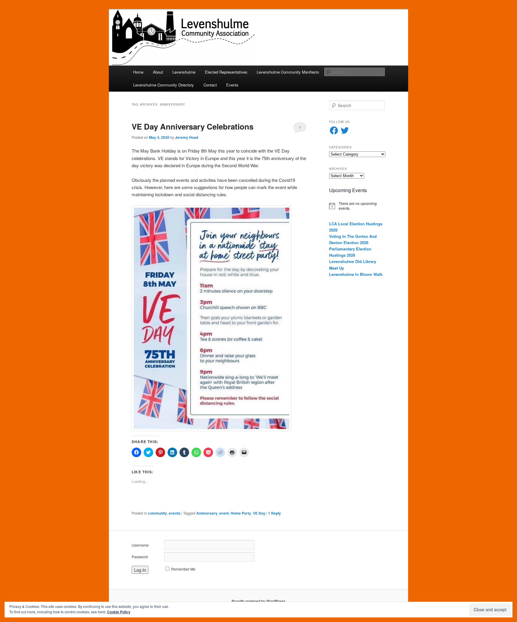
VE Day (259, 513)
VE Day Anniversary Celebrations (192, 126)
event (224, 513)
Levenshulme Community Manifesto (288, 72)
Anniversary (207, 513)
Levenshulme (183, 72)
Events (232, 85)
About (158, 72)
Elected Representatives (226, 72)
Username (140, 545)
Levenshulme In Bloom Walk (355, 274)
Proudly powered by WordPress (258, 601)
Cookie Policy (118, 612)
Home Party (241, 513)
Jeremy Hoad (186, 137)
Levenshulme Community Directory (163, 85)
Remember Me (183, 568)
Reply (274, 513)
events (174, 513)
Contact (210, 85)
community (157, 513)
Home (138, 72)
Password (140, 556)
